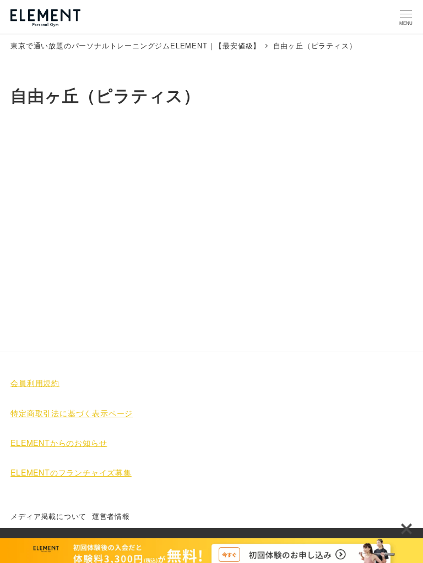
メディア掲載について (48, 516)
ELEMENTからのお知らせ (58, 442)
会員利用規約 (34, 382)
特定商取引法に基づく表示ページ (71, 412)
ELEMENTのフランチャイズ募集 (71, 472)
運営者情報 (111, 516)
